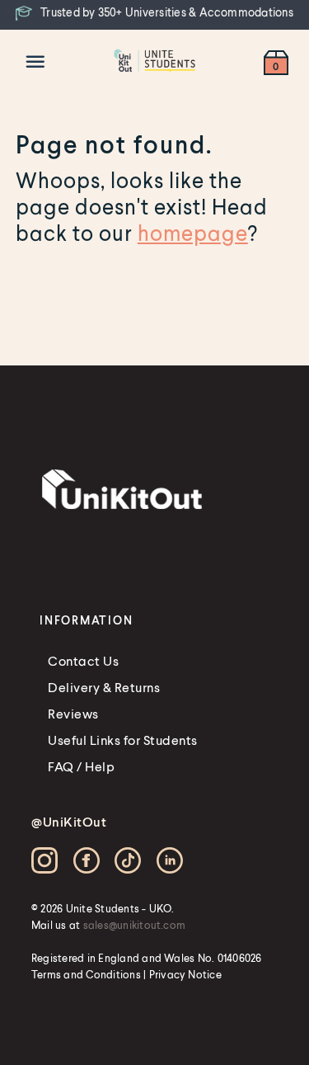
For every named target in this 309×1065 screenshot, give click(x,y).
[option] (154, 13)
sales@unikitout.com (134, 924)
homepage (193, 232)
